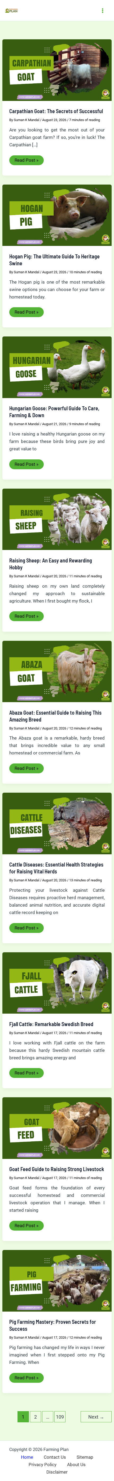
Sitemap (85, 1457)
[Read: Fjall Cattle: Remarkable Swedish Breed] (57, 982)
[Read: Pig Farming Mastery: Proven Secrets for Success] (57, 1280)
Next (96, 1417)
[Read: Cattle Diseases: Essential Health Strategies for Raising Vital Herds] (57, 823)
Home (27, 1457)
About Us (76, 1464)
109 (60, 1417)
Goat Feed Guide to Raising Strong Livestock (56, 1169)
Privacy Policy (42, 1464)
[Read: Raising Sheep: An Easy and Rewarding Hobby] (57, 519)
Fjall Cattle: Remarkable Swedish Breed (51, 1024)
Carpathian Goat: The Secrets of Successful (56, 111)
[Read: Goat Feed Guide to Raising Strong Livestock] (57, 1127)
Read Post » (26, 161)
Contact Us (55, 1457)
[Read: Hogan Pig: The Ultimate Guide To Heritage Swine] (57, 214)
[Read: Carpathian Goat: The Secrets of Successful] (57, 69)
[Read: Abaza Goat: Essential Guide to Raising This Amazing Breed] (57, 671)
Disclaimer (57, 1472)
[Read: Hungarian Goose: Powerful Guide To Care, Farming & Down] (57, 367)
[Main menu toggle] (103, 11)
